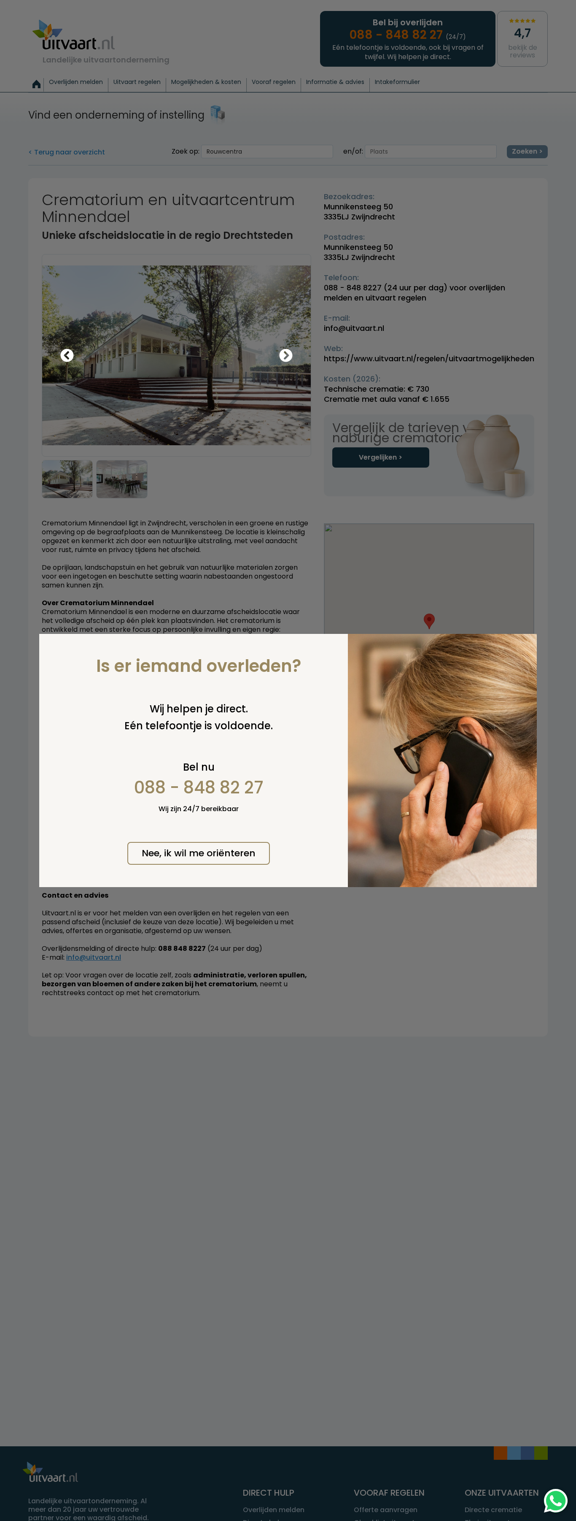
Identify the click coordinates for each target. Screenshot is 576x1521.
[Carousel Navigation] (176, 355)
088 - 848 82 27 (199, 787)
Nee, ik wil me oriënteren (199, 853)
